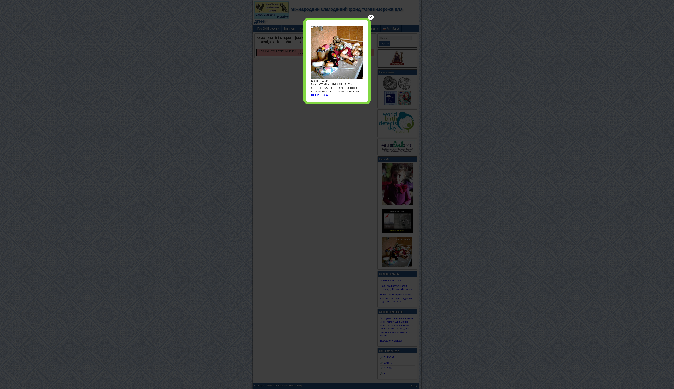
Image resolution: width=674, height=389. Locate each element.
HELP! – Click (320, 95)
